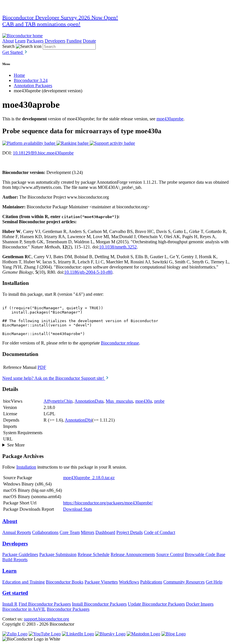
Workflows (129, 582)
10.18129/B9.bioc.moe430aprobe (43, 152)
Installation (26, 467)
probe (159, 401)
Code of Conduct (159, 532)
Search (8, 46)
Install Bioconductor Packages (99, 604)
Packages (35, 40)
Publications (151, 582)
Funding (74, 40)
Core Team (70, 532)
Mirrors (87, 532)
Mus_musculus (119, 401)
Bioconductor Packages (68, 609)
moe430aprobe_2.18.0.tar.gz (89, 477)
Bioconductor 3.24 (31, 80)
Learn (20, 40)
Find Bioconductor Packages (45, 604)
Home (19, 75)
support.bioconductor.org (46, 618)
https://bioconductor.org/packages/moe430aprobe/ (108, 502)
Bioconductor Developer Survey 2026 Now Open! (60, 17)
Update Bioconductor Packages (156, 604)
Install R (9, 604)
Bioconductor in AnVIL (24, 609)
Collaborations (45, 532)
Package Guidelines (20, 554)
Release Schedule (93, 554)
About (8, 40)
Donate (89, 40)
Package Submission (58, 554)
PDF (42, 367)
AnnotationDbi (78, 420)
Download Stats (77, 509)
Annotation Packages (33, 85)
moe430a (143, 401)
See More (16, 445)
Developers (55, 40)
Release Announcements (133, 554)
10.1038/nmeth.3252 (118, 246)
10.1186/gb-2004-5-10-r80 (88, 272)
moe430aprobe (169, 118)
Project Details (129, 532)
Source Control (170, 554)
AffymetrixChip (58, 401)
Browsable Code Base (205, 554)
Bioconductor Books (64, 582)
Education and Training (23, 582)
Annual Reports (16, 532)
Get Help (214, 582)
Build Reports (15, 559)
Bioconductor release (120, 342)
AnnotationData (89, 401)
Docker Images (200, 604)
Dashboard (105, 532)
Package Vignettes (101, 582)
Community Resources (184, 582)
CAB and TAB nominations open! (41, 24)
